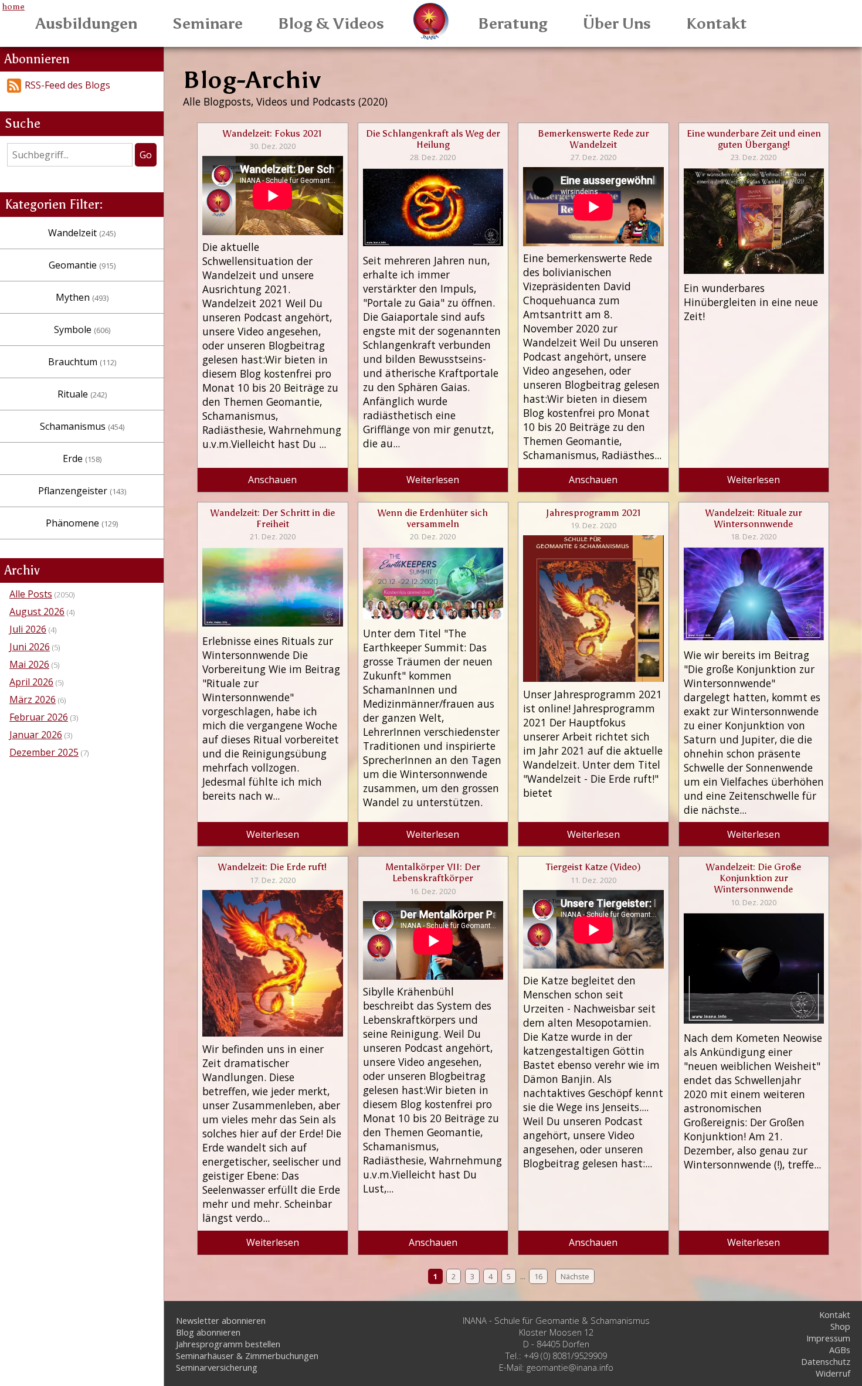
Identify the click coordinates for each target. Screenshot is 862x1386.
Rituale (82, 394)
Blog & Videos (331, 23)
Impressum (828, 1338)
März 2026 (32, 699)
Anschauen (272, 479)
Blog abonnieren (208, 1332)
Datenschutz (825, 1361)
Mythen (82, 297)
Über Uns (617, 23)
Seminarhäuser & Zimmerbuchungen (247, 1355)
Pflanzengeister (82, 490)
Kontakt (716, 23)
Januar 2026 (35, 734)
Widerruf (833, 1373)
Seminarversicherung (216, 1367)
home (13, 6)
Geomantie (82, 265)
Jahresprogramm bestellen (228, 1344)
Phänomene (82, 523)
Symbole (82, 329)
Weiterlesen (432, 479)
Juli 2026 (27, 629)
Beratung (513, 23)
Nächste (575, 1276)
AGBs (839, 1350)
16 (538, 1276)
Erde (82, 458)
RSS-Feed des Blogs (67, 85)
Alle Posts (30, 593)
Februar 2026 (38, 717)
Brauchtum (82, 361)
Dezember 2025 (44, 752)
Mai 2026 (29, 664)
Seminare (207, 23)
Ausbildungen (86, 23)
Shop (840, 1326)
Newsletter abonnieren (221, 1320)
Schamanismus (82, 426)
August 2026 (37, 611)
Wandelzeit (82, 232)
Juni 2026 (29, 646)
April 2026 (31, 681)
